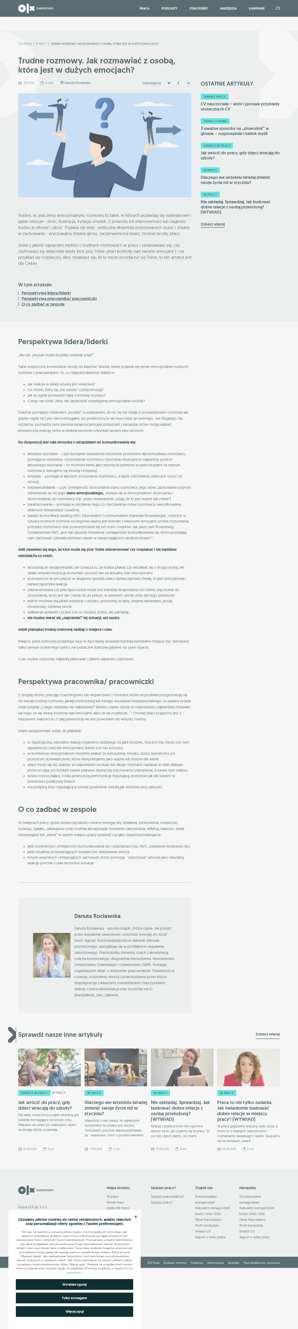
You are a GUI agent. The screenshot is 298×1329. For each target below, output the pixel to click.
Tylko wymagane (74, 1298)
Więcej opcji (75, 1311)
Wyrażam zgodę (74, 1284)
